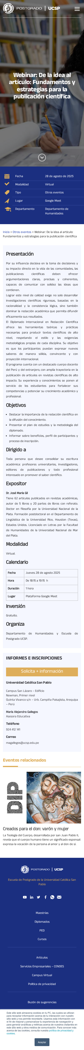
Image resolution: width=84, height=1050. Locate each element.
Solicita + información (42, 672)
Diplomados (42, 922)
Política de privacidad (42, 984)
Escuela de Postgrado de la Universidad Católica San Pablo (42, 882)
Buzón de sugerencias (42, 1002)
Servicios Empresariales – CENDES (42, 966)
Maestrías (42, 913)
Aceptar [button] (42, 1042)
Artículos (42, 957)
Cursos (42, 939)
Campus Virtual (42, 975)
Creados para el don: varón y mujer (36, 829)
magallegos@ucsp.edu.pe (22, 743)
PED (42, 930)
